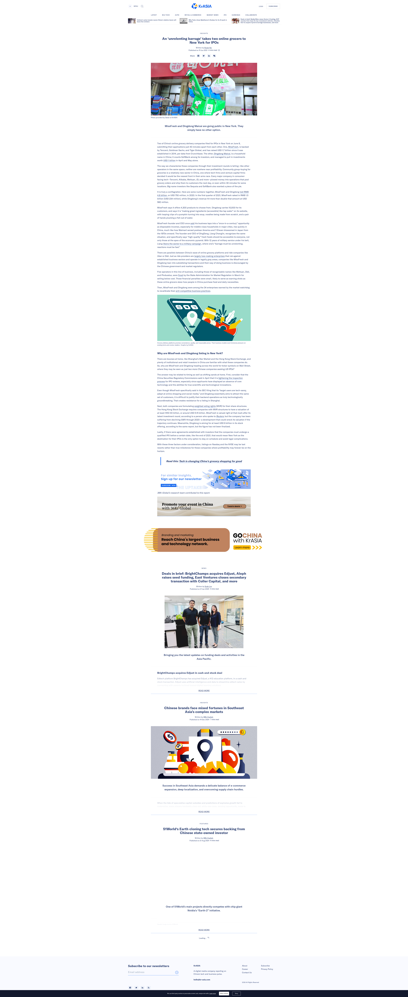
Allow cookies (224, 993)
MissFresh (233, 146)
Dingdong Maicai (222, 153)
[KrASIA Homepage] (201, 6)
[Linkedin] (209, 55)
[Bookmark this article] (219, 50)
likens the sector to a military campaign (182, 243)
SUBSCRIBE (273, 6)
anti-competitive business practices (193, 291)
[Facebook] (198, 55)
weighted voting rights (205, 406)
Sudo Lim (208, 586)
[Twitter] (203, 55)
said (192, 223)
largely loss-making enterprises (209, 256)
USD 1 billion (169, 160)
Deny (236, 993)
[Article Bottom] (204, 506)
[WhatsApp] (214, 55)
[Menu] (130, 6)
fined (180, 275)
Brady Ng (208, 48)
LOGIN (261, 6)
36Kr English (208, 717)
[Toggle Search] (142, 6)
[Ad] (204, 540)
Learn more (212, 993)
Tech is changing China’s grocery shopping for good (210, 461)
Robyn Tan (208, 956)
